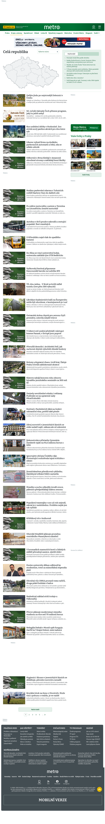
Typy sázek (89, 734)
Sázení (89, 728)
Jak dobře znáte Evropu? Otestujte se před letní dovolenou (82, 74)
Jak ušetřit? (26, 728)
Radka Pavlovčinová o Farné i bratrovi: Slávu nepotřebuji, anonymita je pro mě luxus (81, 61)
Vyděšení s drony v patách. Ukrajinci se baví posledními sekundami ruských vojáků (37, 762)
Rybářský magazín (56, 33)
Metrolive (68, 33)
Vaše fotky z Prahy (81, 136)
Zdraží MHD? (8, 743)
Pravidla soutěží (96, 776)
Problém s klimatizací (11, 731)
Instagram (66, 783)
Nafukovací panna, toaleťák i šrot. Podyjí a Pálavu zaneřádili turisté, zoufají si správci (15, 762)
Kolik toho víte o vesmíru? (75, 78)
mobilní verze (53, 800)
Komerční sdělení (76, 550)
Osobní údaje (26, 776)
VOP (19, 776)
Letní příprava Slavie (93, 744)
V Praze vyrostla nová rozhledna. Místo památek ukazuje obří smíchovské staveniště (82, 70)
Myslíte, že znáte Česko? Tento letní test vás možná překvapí (81, 66)
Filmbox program (75, 744)
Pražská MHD (10, 728)
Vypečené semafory (10, 741)
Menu (99, 28)
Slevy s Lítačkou (25, 742)
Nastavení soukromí (39, 776)
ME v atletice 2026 (92, 742)
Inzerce (14, 776)
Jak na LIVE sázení (92, 731)
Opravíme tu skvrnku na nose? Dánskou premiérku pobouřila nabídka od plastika (88, 762)
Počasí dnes (59, 728)
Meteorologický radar (60, 731)
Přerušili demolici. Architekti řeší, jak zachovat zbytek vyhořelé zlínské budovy (15, 755)
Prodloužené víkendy (44, 734)
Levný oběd (24, 731)
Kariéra (56, 776)
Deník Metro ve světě (67, 776)
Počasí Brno (57, 742)
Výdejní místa (79, 776)
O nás (87, 776)
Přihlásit (93, 28)
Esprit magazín (42, 744)
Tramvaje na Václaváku (8, 735)
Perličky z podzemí (10, 738)
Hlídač (36, 33)
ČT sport (72, 734)
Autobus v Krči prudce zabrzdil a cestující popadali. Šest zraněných (39, 754)
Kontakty (7, 776)
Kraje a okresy (16, 33)
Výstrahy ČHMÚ (58, 744)
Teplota (55, 737)
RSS (48, 783)
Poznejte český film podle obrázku (78, 58)
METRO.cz (53, 771)
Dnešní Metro (78, 33)
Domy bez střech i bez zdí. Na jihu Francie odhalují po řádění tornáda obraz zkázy (89, 755)
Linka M (44, 33)
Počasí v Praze (58, 739)
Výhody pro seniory (26, 739)
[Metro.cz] (52, 27)
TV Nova (72, 739)
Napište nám (10, 27)
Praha (7, 33)
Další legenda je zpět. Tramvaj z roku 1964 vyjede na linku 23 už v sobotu (83, 81)
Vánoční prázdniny (43, 742)
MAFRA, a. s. (23, 787)
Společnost (28, 33)
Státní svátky (41, 731)
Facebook (57, 783)
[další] (44, 714)
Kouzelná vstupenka (27, 734)
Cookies (49, 776)
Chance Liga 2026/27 (93, 739)
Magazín (89, 33)
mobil (39, 783)
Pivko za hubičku (25, 744)
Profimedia (38, 787)
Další (96, 33)
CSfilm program (75, 742)
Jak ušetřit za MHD (26, 737)
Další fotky (86, 175)
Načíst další (35, 709)
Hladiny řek (57, 734)
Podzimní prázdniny (43, 737)
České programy (75, 731)
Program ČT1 (74, 737)
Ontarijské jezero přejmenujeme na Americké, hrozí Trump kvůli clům (64, 762)
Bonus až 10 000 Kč (92, 737)
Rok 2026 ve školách (43, 739)
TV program (76, 728)
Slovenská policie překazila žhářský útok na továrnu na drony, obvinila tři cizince (64, 755)
